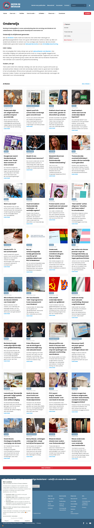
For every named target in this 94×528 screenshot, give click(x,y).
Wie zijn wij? (51, 498)
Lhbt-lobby (67, 36)
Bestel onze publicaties (38, 5)
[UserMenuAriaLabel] (89, 5)
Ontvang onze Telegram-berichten (86, 503)
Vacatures (62, 13)
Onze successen (51, 505)
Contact (66, 5)
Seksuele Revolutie (31, 44)
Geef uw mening (61, 505)
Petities (22, 13)
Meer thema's (68, 40)
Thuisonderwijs (68, 32)
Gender (66, 28)
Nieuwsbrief (50, 5)
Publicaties (62, 501)
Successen (59, 5)
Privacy (84, 507)
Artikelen (41, 13)
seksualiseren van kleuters (42, 51)
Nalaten (73, 509)
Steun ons (51, 13)
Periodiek (73, 506)
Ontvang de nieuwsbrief (62, 509)
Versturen (35, 486)
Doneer (87, 13)
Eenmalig (73, 501)
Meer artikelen (46, 468)
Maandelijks (74, 504)
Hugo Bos (50, 501)
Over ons (12, 13)
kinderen (11, 38)
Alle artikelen (86, 84)
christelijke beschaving (50, 44)
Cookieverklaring (30, 523)
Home (5, 13)
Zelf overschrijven (74, 512)
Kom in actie (30, 13)
